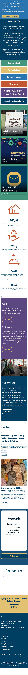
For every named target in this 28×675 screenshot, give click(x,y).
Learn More (5, 133)
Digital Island (15, 665)
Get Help (4, 641)
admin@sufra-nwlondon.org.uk (12, 627)
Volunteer (14, 556)
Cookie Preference (7, 647)
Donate (3, 639)
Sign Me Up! (14, 606)
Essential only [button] (15, 16)
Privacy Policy (5, 649)
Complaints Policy (7, 644)
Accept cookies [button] (6, 16)
